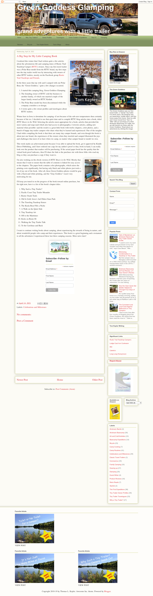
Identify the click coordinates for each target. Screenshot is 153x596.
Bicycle (29, 44)
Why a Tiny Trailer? (116, 500)
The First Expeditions (117, 489)
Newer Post (22, 379)
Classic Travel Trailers (117, 457)
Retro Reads (114, 482)
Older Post (97, 379)
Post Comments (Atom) (65, 389)
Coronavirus (114, 461)
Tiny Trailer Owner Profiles (119, 493)
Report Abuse (115, 361)
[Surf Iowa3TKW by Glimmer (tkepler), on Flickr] (123, 393)
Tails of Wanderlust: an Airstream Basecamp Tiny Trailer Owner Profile (127, 237)
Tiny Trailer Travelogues (118, 496)
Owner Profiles (47, 37)
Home (19, 37)
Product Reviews (116, 479)
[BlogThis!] (40, 303)
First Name (50, 276)
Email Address (51, 269)
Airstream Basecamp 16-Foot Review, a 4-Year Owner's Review (126, 271)
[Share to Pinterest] (47, 303)
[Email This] (38, 303)
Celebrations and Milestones (34, 307)
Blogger (107, 591)
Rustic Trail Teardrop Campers (120, 340)
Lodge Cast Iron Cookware (119, 343)
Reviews (20, 44)
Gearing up (114, 468)
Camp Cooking (115, 447)
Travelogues (60, 37)
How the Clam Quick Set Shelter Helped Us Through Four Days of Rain (127, 288)
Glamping (104, 37)
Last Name (50, 282)
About (67, 44)
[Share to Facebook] (45, 303)
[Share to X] (43, 303)
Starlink (112, 486)
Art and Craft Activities (117, 436)
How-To (94, 37)
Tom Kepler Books (43, 44)
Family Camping (115, 464)
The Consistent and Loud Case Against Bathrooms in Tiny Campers (126, 307)
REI (111, 347)
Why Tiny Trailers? (32, 37)
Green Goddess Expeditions (78, 37)
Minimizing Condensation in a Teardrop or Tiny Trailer (127, 254)
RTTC (34, 66)
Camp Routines (115, 450)
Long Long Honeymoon (118, 354)
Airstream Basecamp (117, 432)
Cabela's (113, 350)
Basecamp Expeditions (118, 440)
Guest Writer (114, 475)
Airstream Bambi (115, 429)
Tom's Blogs (57, 44)
